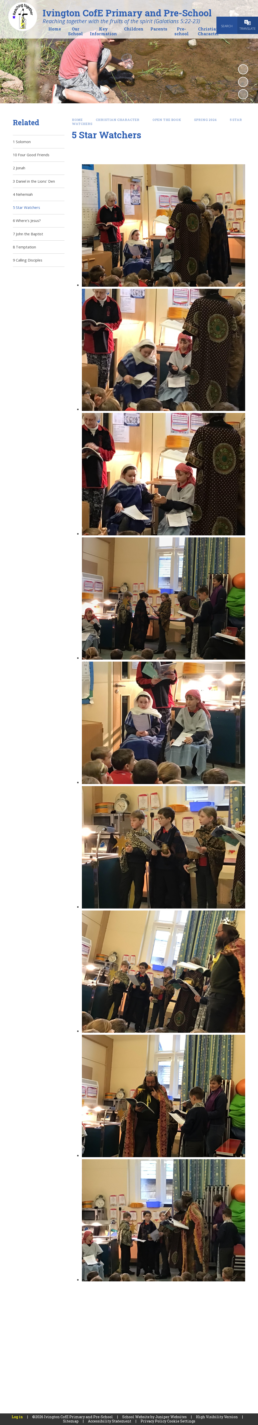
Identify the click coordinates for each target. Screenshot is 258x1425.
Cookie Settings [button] (181, 1421)
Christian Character (117, 120)
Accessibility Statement (109, 1421)
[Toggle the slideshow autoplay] (243, 69)
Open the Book (166, 120)
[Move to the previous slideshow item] (243, 82)
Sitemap (71, 1421)
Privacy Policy (153, 1421)
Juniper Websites (171, 1416)
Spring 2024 (205, 120)
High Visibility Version (217, 1416)
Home (77, 120)
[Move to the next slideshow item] (243, 94)
